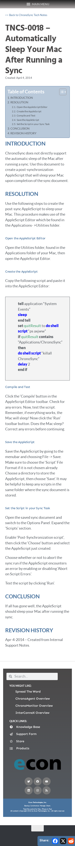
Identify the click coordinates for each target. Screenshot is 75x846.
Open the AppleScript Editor (32, 107)
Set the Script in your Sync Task (33, 124)
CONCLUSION (20, 128)
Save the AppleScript (28, 119)
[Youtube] (46, 781)
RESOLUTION (19, 102)
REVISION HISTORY (23, 133)
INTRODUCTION (21, 97)
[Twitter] (29, 781)
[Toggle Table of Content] (60, 91)
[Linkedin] (29, 790)
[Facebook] (38, 781)
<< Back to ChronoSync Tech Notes (26, 15)
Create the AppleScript (29, 111)
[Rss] (46, 790)
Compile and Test (26, 115)
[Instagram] (38, 790)
